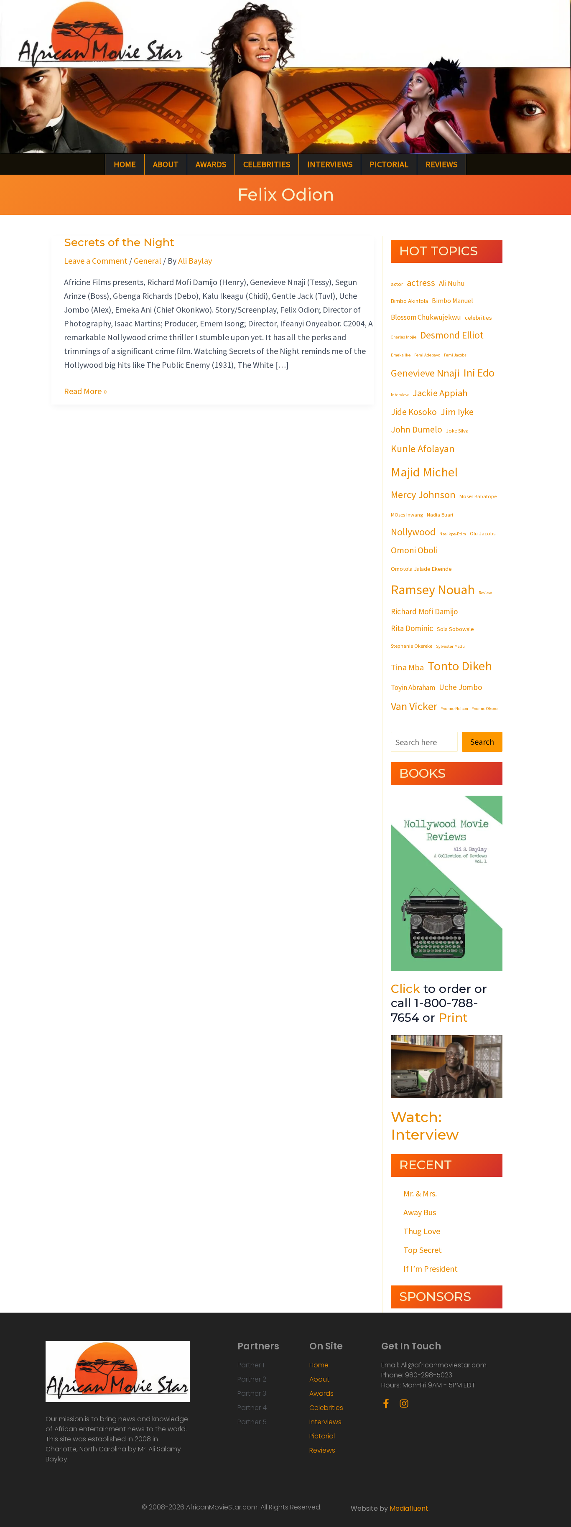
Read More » (85, 390)
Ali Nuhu (452, 283)
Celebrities (266, 164)
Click (405, 989)
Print (453, 1017)
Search (482, 741)
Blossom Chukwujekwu (426, 317)
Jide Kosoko (414, 411)
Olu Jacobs (482, 533)
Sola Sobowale (455, 629)
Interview (400, 394)
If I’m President (430, 1268)
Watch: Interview (425, 1125)
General (147, 260)
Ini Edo (479, 372)
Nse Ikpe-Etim (452, 534)
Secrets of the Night (119, 242)
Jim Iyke (457, 411)
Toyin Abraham (413, 687)
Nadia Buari (440, 514)
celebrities (478, 317)
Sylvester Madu (450, 646)
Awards (211, 164)
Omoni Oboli (414, 550)
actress (421, 282)
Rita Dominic (412, 628)
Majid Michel (424, 472)
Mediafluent (409, 1508)
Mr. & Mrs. (420, 1193)
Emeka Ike (400, 355)
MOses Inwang (407, 514)
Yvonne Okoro (484, 708)
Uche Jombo (460, 687)
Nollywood (413, 532)
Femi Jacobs (455, 355)
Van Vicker (414, 706)
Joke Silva (457, 430)
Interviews (329, 164)
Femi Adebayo (427, 355)
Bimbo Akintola (409, 301)
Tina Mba (407, 667)
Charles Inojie (403, 337)
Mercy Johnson (423, 494)
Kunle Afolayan (423, 448)
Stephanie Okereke (411, 645)
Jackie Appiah (440, 393)
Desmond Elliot (452, 335)
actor (397, 283)
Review (485, 593)
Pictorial (389, 164)
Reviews (441, 164)
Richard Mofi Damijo (424, 611)
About (165, 164)
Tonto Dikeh (460, 666)
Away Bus (419, 1212)
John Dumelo (416, 429)
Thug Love (421, 1231)
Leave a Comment (95, 260)
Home (125, 164)
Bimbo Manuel (452, 300)
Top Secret (422, 1250)
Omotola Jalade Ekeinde (421, 569)
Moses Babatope (478, 496)
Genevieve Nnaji (425, 372)
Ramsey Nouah (433, 589)
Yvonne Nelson (454, 708)
